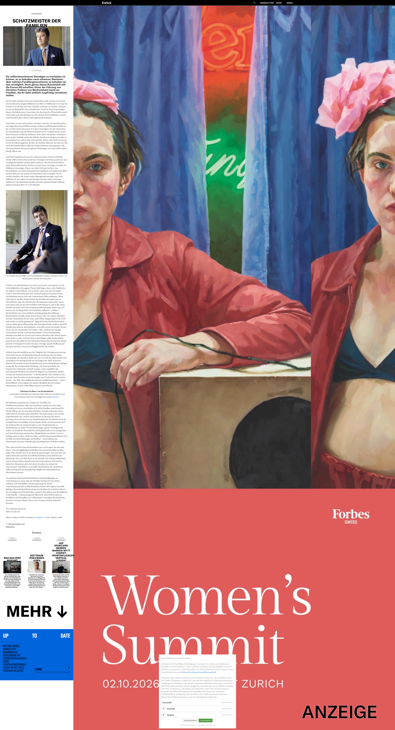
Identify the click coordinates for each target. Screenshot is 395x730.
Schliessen (393, 7)
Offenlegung (210, 725)
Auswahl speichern (190, 720)
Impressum (201, 725)
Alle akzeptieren (205, 720)
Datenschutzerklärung (188, 725)
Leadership (36, 13)
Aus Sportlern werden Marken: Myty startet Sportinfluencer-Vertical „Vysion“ (63, 552)
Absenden (67, 667)
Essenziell (166, 702)
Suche (254, 3)
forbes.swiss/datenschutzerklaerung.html (198, 672)
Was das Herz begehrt (12, 559)
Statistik (171, 708)
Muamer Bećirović (17, 524)
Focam (56, 397)
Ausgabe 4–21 (40, 517)
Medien (170, 715)
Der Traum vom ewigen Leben (36, 558)
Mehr (29, 610)
